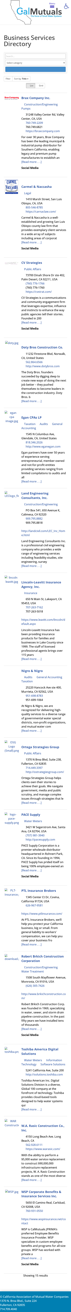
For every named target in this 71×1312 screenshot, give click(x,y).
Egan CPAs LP (31, 417)
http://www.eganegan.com (43, 446)
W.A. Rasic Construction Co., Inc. (42, 1127)
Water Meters (32, 821)
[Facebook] (22, 172)
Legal (27, 193)
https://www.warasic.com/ (43, 1149)
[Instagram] (30, 252)
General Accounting (49, 677)
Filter (8, 78)
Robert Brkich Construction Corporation (42, 958)
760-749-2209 (34, 123)
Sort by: (20, 78)
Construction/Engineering (40, 104)
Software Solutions (52, 1064)
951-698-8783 (34, 696)
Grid (40, 85)
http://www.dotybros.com (43, 366)
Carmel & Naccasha (36, 186)
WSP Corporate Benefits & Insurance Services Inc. (41, 1194)
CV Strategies (31, 262)
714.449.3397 (34, 768)
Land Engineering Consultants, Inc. (34, 495)
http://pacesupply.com (40, 839)
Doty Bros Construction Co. (42, 347)
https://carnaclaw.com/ (41, 211)
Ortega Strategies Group (40, 747)
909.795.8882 (34, 518)
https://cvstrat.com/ (39, 292)
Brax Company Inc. (35, 98)
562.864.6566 (34, 362)
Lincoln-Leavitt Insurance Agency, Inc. (41, 584)
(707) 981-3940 (35, 835)
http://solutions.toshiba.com (44, 1074)
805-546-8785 (34, 207)
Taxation (29, 424)
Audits (43, 424)
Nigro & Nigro (32, 671)
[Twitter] (25, 252)
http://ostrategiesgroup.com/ (45, 772)
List (31, 85)
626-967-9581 (34, 905)
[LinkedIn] (25, 172)
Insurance (30, 593)
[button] (66, 6)
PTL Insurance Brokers (38, 890)
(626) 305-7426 (35, 986)
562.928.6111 (34, 1145)
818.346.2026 (34, 442)
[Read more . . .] (31, 162)
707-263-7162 (34, 607)
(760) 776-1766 (35, 283)
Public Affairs (32, 269)
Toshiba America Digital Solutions (39, 1051)
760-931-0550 (34, 1211)
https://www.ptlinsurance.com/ (41, 914)
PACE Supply (30, 814)
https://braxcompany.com (43, 131)
